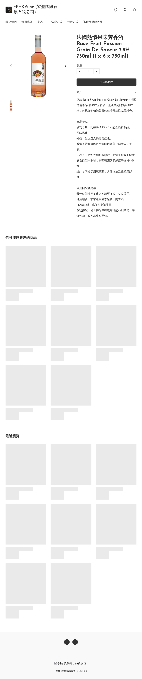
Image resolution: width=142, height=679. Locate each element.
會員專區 (27, 22)
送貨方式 (56, 22)
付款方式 (72, 22)
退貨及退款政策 (93, 22)
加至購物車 (106, 82)
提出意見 (83, 671)
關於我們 (11, 22)
